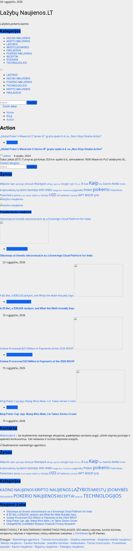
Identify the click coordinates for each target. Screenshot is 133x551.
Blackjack (40, 184)
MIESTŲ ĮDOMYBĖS (17, 47)
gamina (57, 184)
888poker (5, 183)
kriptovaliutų (8, 190)
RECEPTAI (12, 56)
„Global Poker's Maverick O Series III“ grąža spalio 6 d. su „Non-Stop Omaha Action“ (51, 136)
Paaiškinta (67, 190)
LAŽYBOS (12, 44)
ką (17, 190)
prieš (22, 195)
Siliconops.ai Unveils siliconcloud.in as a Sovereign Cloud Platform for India (45, 219)
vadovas (64, 195)
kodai (115, 184)
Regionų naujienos (46, 546)
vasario (74, 195)
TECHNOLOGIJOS (16, 62)
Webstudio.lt (7, 435)
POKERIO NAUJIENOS (19, 53)
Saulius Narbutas (34, 543)
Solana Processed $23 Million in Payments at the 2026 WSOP (36, 348)
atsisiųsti (29, 183)
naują (55, 190)
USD (52, 194)
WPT (81, 195)
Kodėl (122, 184)
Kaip (93, 183)
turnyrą (44, 195)
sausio (28, 195)
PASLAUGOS (13, 50)
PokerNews (116, 190)
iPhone (77, 184)
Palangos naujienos (72, 546)
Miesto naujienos (11, 543)
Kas (101, 184)
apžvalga (20, 184)
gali (51, 184)
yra (96, 195)
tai (39, 195)
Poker (88, 190)
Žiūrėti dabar (9, 106)
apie (13, 183)
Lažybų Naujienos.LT (26, 12)
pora (17, 195)
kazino (107, 184)
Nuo (61, 190)
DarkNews (81, 533)
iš (82, 183)
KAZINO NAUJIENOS (18, 38)
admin (7, 156)
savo (34, 195)
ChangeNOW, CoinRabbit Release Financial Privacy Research (40, 523)
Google (65, 183)
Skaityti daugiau (9, 163)
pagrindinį (78, 190)
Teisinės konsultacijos (54, 539)
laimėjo (32, 190)
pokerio (101, 189)
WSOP (89, 195)
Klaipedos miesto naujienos (114, 539)
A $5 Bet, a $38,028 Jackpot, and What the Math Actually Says (37, 295)
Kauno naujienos (22, 546)
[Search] (1, 99)
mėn (48, 189)
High (71, 184)
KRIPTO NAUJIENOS (18, 41)
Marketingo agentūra (26, 539)
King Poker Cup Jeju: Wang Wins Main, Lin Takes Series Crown (38, 401)
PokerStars (6, 195)
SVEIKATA (12, 59)
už (58, 195)
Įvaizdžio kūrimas (57, 543)
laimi (23, 190)
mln (41, 190)
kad (86, 183)
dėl (48, 184)
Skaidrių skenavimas (83, 539)
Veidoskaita (78, 543)
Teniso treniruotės (98, 543)
